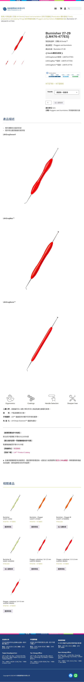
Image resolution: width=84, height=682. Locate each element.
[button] (55, 8)
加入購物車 (59, 103)
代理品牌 (8, 16)
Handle (50, 91)
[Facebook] (71, 675)
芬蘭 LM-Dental (18, 16)
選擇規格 (8, 527)
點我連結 (17, 448)
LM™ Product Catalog (22, 452)
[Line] (75, 675)
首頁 (2, 16)
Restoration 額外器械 (59, 16)
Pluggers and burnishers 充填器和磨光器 (51, 19)
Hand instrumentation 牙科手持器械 (38, 16)
